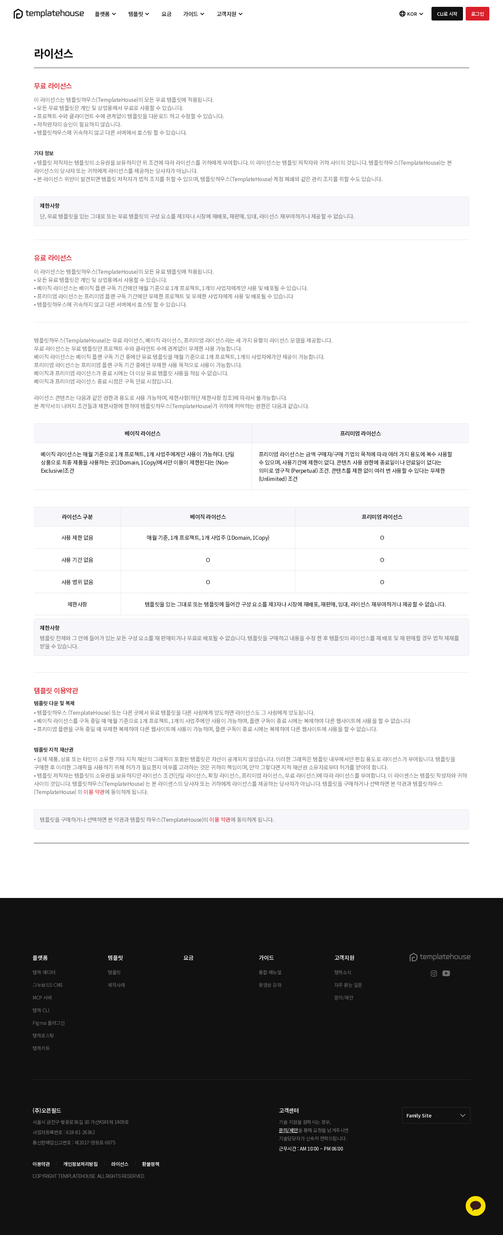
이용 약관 (94, 792)
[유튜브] (446, 972)
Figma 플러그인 (49, 1022)
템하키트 (41, 1048)
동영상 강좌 (270, 984)
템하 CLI (41, 1010)
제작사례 (116, 984)
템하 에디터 (44, 972)
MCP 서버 (42, 997)
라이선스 (119, 1163)
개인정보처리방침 (80, 1163)
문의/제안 (343, 997)
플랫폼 (40, 957)
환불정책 (150, 1163)
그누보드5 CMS (48, 984)
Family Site (419, 1115)
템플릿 (115, 957)
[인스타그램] (434, 972)
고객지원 (344, 957)
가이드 (266, 957)
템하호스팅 (43, 1035)
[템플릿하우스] (440, 957)
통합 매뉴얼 (270, 972)
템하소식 (342, 972)
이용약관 (41, 1163)
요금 (188, 957)
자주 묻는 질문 (348, 984)
